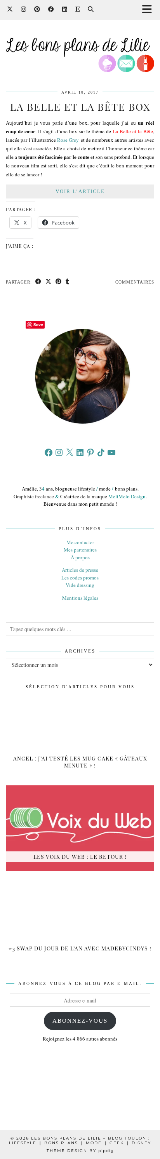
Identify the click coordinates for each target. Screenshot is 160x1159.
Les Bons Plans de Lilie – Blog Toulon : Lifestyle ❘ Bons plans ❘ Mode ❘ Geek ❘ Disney (80, 1140)
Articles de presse (80, 569)
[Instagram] (23, 9)
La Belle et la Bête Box (80, 106)
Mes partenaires (80, 549)
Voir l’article (80, 191)
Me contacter (80, 542)
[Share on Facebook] (38, 282)
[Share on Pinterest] (59, 282)
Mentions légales (80, 597)
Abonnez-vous (80, 1021)
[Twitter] (10, 9)
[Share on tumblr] (67, 282)
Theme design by (80, 1150)
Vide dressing (80, 584)
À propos (80, 557)
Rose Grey (68, 139)
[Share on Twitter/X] (48, 282)
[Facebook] (51, 9)
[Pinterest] (37, 9)
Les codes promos (80, 577)
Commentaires (134, 282)
